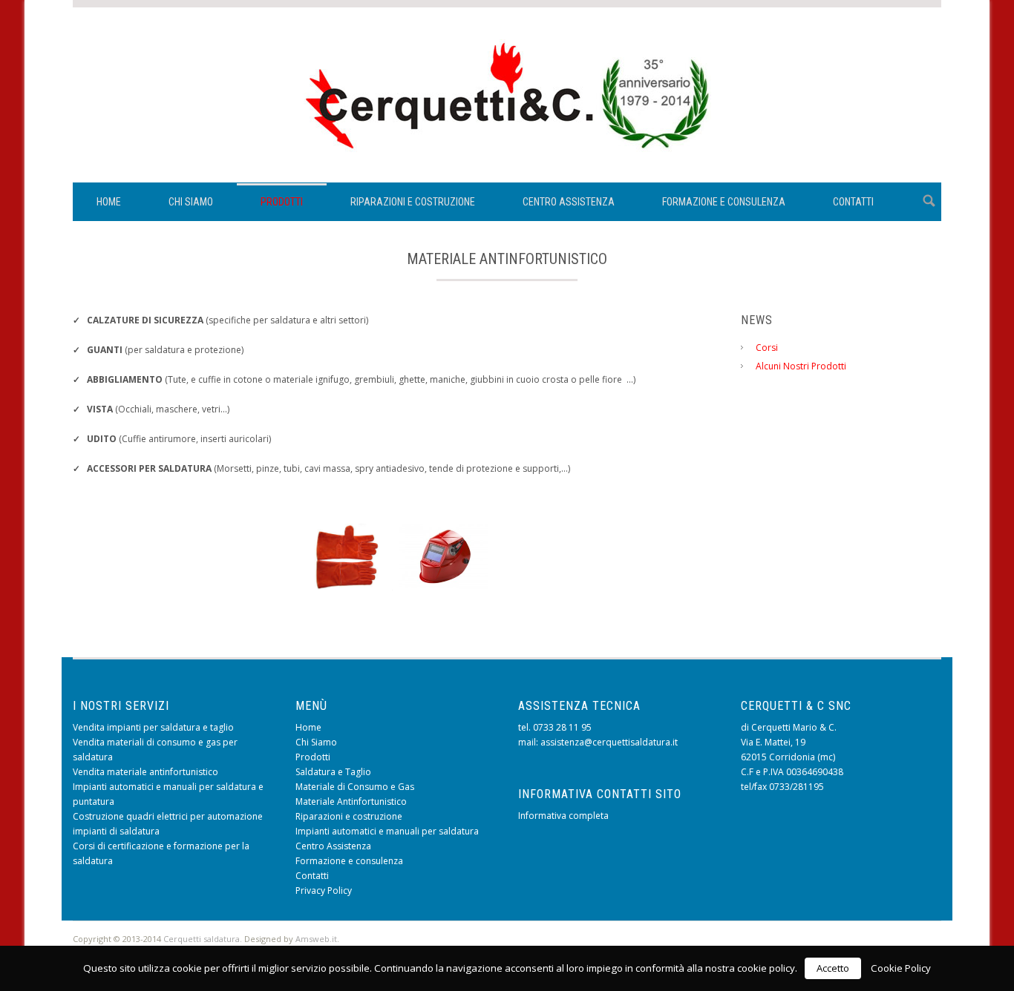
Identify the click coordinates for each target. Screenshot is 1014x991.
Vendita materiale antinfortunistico (145, 772)
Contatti (853, 202)
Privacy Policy (323, 890)
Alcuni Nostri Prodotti (801, 366)
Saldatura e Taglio (333, 772)
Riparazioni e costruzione (412, 202)
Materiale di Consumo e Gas (354, 786)
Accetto (833, 968)
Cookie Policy (901, 968)
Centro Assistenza (569, 202)
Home (109, 202)
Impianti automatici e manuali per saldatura (387, 831)
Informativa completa (563, 815)
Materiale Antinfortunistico (351, 801)
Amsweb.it (316, 938)
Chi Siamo (191, 202)
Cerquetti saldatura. (202, 938)
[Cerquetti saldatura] (507, 152)
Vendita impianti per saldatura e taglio (153, 727)
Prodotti (282, 202)
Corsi (767, 347)
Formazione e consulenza (723, 202)
